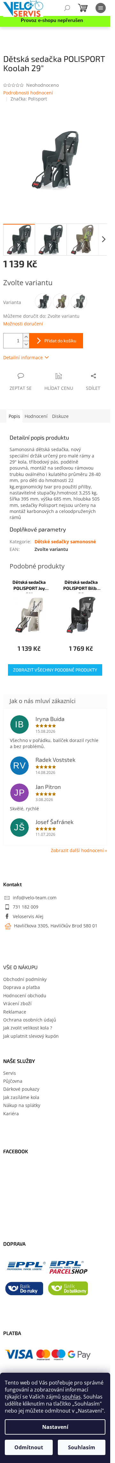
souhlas (71, 1396)
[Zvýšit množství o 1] (26, 337)
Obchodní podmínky (25, 979)
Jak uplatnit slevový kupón (31, 1036)
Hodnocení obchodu (24, 995)
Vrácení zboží (17, 1003)
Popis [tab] (14, 416)
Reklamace (14, 1012)
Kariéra (11, 1113)
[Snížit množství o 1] (26, 344)
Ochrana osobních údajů (29, 1020)
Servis (9, 1073)
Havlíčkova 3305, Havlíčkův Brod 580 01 (55, 926)
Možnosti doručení (23, 324)
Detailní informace (23, 357)
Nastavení (55, 1426)
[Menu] (100, 8)
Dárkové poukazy (21, 1089)
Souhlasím (81, 1447)
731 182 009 (25, 907)
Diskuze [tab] (60, 416)
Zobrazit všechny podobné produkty (55, 669)
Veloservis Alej (28, 916)
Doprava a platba (21, 987)
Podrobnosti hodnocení (28, 93)
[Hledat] (67, 8)
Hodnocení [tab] (36, 416)
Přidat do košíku (60, 340)
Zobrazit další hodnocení (77, 850)
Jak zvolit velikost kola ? (27, 1028)
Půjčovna (12, 1081)
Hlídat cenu (58, 388)
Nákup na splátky (21, 1105)
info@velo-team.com (35, 898)
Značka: (29, 99)
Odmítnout (28, 1447)
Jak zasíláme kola (21, 1097)
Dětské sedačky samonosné (65, 541)
